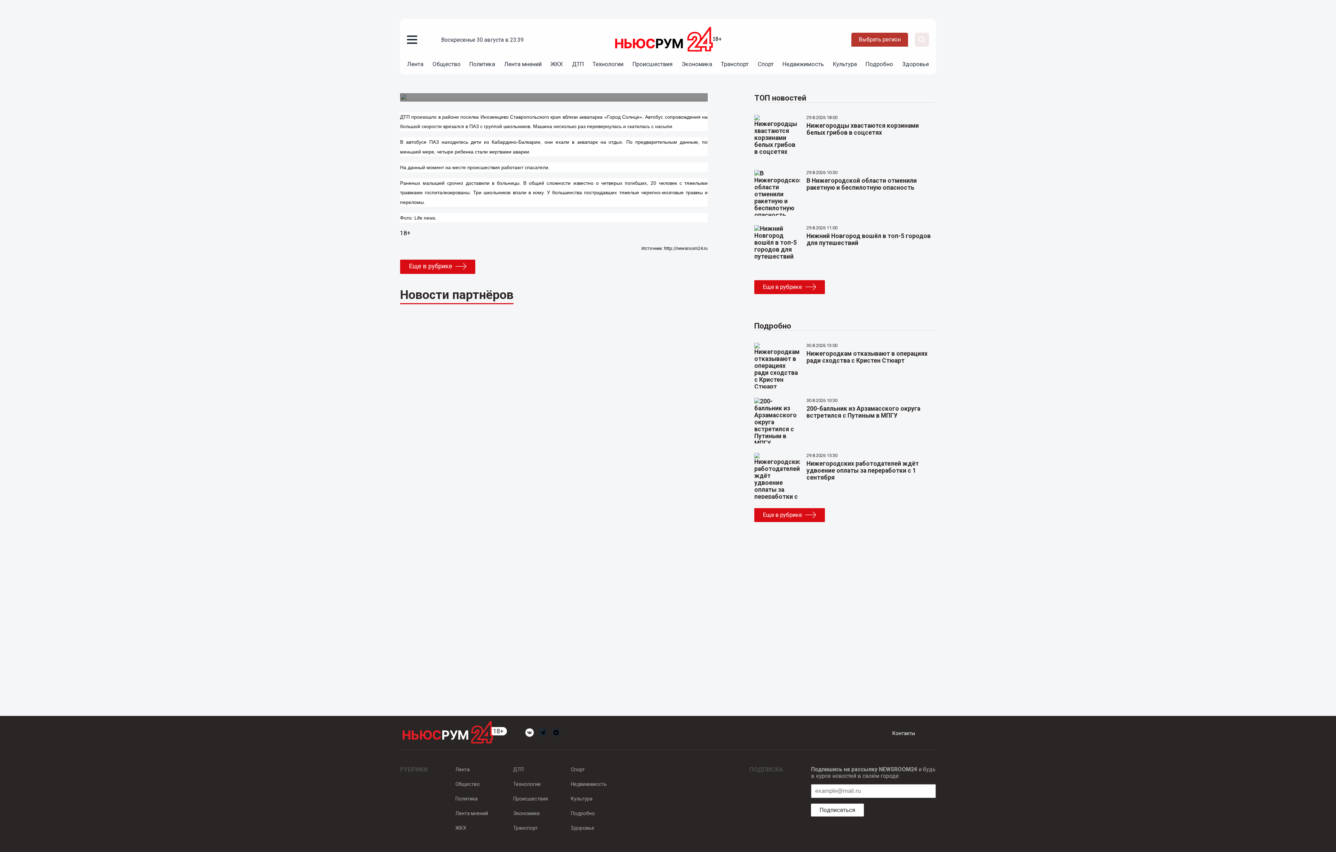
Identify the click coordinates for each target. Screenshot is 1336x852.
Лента (415, 64)
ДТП (578, 64)
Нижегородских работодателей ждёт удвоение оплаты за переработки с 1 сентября (862, 470)
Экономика (697, 64)
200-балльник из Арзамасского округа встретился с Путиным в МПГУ (863, 412)
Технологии (608, 64)
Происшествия (653, 64)
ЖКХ (556, 64)
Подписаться (837, 809)
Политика (482, 64)
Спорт (766, 64)
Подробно (879, 64)
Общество (446, 64)
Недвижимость (803, 64)
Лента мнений (523, 64)
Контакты (903, 733)
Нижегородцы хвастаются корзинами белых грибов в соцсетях (862, 129)
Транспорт (735, 64)
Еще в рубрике (430, 266)
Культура (845, 64)
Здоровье (915, 64)
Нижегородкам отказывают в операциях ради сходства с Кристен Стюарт (867, 357)
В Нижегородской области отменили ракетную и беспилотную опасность (861, 184)
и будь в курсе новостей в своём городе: (873, 772)
